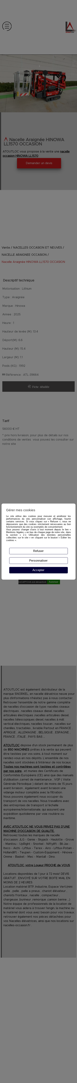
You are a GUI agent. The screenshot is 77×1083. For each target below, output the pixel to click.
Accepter (38, 570)
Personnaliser (38, 560)
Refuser (38, 551)
